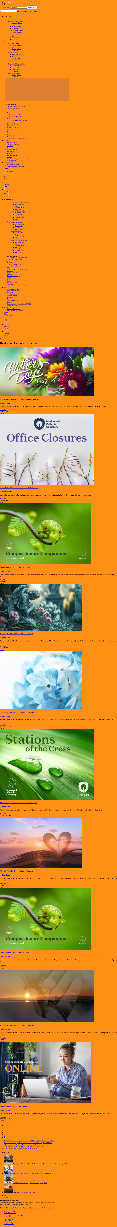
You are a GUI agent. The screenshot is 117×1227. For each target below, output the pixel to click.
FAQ (16, 216)
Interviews (10, 315)
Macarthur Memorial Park (18, 211)
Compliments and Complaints (15, 310)
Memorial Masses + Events (19, 286)
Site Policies (7, 1197)
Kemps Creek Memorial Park (19, 240)
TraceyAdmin (6, 403)
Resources (10, 299)
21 (4, 1136)
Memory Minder (12, 295)
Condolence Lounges (13, 276)
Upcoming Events (20, 204)
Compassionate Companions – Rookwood (16, 567)
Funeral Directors (16, 266)
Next (5, 1137)
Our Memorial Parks (13, 289)
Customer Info (8, 307)
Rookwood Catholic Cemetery (20, 203)
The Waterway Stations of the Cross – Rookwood (18, 803)
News (16, 234)
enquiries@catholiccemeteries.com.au (45, 1208)
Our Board (10, 292)
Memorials (10, 277)
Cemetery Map (19, 206)
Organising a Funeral (17, 264)
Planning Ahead (19, 207)
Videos (9, 281)
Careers (9, 302)
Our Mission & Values (13, 290)
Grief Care (10, 284)
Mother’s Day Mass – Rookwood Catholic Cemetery (19, 399)
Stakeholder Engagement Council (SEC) (19, 304)
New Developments (13, 300)
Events (6, 312)
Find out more (19, 214)
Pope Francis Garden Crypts (19, 269)
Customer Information (13, 309)
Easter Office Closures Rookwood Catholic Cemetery (19, 488)
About (5, 287)
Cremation (10, 271)
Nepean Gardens (16, 231)
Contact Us (18, 219)
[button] (4, 4)
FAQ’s (9, 279)
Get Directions (19, 209)
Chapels (9, 274)
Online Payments (12, 282)
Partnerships (10, 297)
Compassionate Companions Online (13, 1106)
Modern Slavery (12, 305)
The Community (19, 217)
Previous (6, 1124)
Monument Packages (13, 272)
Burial (9, 267)
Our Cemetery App (12, 294)
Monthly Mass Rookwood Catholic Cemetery (17, 634)
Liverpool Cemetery (17, 222)
